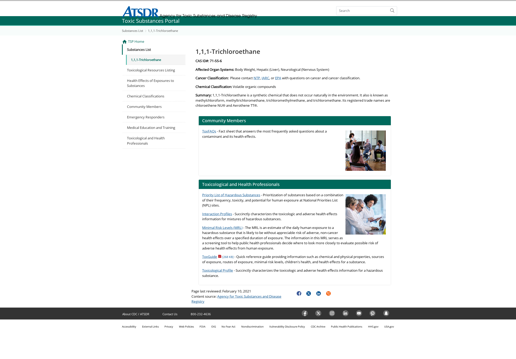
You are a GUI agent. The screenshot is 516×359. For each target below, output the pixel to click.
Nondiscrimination (252, 326)
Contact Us (169, 314)
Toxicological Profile (217, 270)
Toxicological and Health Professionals (146, 141)
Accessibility (129, 326)
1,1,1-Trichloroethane (163, 31)
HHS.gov (373, 326)
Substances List (132, 31)
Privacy (168, 326)
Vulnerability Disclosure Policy (287, 326)
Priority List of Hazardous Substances (231, 195)
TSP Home (136, 41)
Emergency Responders (145, 117)
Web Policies (186, 326)
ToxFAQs (209, 131)
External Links (150, 326)
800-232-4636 (201, 314)
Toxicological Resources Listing (151, 70)
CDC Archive (318, 326)
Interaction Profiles (217, 214)
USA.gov (389, 326)
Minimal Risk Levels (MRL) (222, 227)
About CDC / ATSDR (135, 314)
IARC (265, 78)
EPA (278, 78)
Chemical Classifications (145, 96)
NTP (257, 78)
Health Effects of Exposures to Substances (150, 83)
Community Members (144, 106)
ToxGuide (218, 256)
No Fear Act (228, 326)
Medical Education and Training (151, 127)
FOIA (202, 326)
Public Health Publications (346, 326)
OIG (213, 326)
